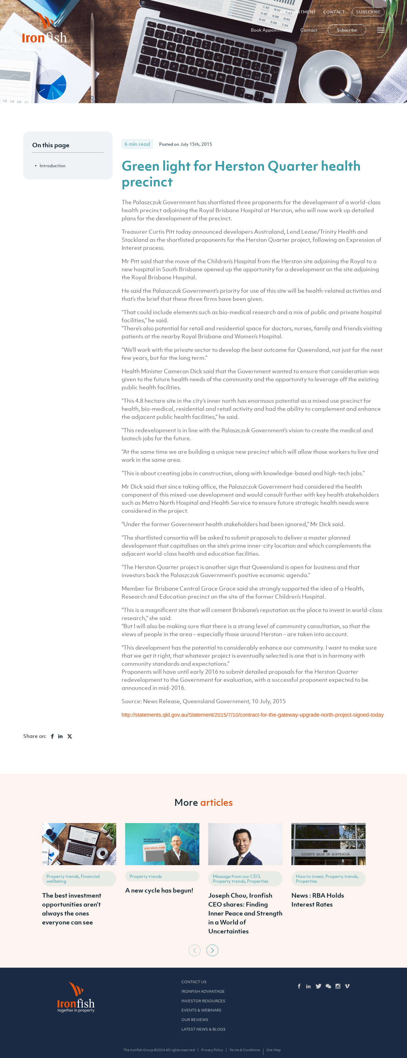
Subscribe (368, 12)
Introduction (53, 165)
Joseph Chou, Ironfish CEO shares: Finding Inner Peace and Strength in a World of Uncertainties (245, 913)
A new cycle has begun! (159, 890)
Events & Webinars (201, 1010)
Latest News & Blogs (203, 1029)
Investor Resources (203, 1000)
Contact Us (193, 981)
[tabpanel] (79, 882)
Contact (334, 12)
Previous (195, 950)
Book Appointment (292, 12)
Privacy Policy (212, 1050)
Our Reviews (194, 1019)
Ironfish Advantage (203, 991)
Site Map (273, 1050)
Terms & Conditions (244, 1050)
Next (212, 950)
